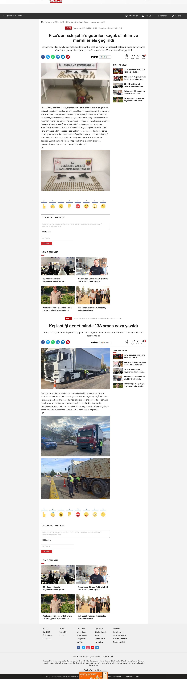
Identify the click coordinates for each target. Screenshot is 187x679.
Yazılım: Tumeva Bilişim (92, 670)
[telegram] (58, 57)
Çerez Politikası (95, 657)
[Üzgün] (103, 202)
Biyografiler (81, 639)
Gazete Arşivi (100, 639)
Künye (79, 657)
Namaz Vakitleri (119, 642)
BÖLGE (45, 629)
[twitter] (48, 57)
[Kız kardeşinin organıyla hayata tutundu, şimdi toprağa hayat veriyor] (58, 295)
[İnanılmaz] (95, 202)
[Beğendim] (44, 202)
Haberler (48, 22)
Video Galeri (132, 16)
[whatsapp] (53, 57)
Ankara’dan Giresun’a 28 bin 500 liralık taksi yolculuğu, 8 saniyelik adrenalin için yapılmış (93, 280)
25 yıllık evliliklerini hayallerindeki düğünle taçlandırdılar (53, 280)
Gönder (46, 243)
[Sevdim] (61, 202)
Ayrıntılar (129, 676)
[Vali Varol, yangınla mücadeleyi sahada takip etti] (93, 295)
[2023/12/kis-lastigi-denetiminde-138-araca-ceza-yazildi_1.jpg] (75, 478)
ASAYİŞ (55, 22)
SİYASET (62, 635)
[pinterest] (68, 57)
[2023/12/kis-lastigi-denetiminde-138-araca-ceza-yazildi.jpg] (75, 436)
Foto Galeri (149, 16)
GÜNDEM (46, 632)
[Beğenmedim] (69, 202)
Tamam (137, 676)
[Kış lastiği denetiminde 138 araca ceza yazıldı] (75, 368)
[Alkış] (52, 202)
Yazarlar (163, 16)
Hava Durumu (118, 632)
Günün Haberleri (101, 632)
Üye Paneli (177, 16)
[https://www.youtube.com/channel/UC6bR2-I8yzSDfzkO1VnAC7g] (92, 647)
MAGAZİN (62, 632)
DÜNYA (62, 629)
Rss (74, 657)
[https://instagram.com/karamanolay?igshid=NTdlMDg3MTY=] (87, 647)
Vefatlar (80, 642)
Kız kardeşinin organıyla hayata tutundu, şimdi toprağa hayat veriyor (57, 309)
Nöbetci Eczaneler (120, 639)
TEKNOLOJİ (47, 639)
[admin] (97, 647)
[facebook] (43, 57)
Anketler (116, 629)
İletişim (86, 657)
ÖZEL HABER (47, 635)
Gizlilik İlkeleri (108, 657)
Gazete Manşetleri (120, 635)
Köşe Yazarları (82, 635)
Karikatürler (99, 642)
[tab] (47, 217)
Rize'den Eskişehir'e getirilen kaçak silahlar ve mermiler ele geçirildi (82, 22)
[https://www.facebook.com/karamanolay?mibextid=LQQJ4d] (78, 647)
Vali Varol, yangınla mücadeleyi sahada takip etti (92, 309)
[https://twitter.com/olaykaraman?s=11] (83, 647)
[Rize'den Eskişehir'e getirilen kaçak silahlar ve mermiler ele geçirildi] (75, 83)
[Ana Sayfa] (42, 22)
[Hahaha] (86, 202)
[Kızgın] (78, 202)
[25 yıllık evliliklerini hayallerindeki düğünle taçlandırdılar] (58, 266)
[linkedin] (63, 57)
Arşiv (97, 635)
